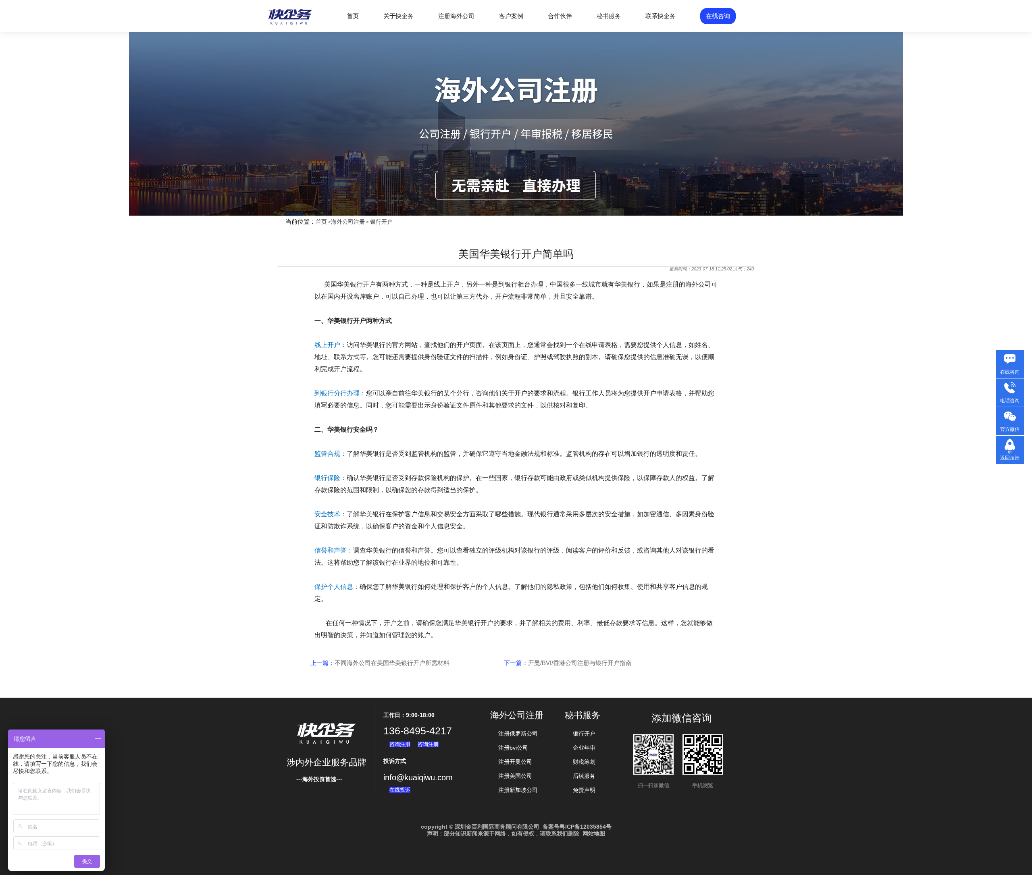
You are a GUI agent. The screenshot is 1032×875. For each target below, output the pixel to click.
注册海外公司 (456, 15)
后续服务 (584, 776)
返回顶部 (1010, 458)
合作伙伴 (560, 15)
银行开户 (381, 221)
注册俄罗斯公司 (518, 733)
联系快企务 (660, 15)
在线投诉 (399, 790)
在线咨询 (718, 15)
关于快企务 (398, 15)
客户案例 (511, 15)
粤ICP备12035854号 (586, 826)
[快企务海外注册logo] (290, 24)
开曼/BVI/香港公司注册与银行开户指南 (580, 662)
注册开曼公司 (515, 762)
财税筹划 (584, 762)
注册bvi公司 (513, 747)
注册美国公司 (515, 776)
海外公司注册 (348, 221)
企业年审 (584, 747)
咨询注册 (399, 744)
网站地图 (594, 833)
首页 (353, 15)
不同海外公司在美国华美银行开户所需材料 (392, 662)
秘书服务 (609, 15)
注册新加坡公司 (518, 790)
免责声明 (584, 790)
